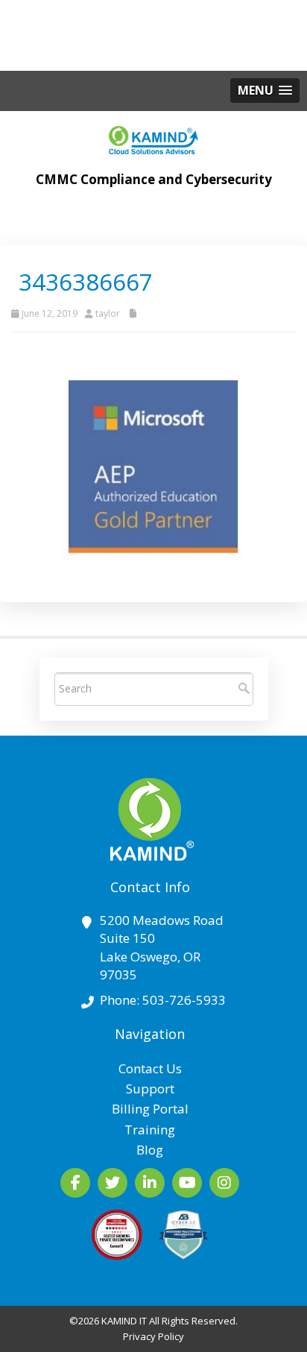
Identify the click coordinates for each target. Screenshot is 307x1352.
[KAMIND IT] (153, 136)
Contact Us (150, 1068)
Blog (149, 1149)
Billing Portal (150, 1108)
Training (149, 1129)
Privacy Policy (153, 1336)
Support (150, 1088)
